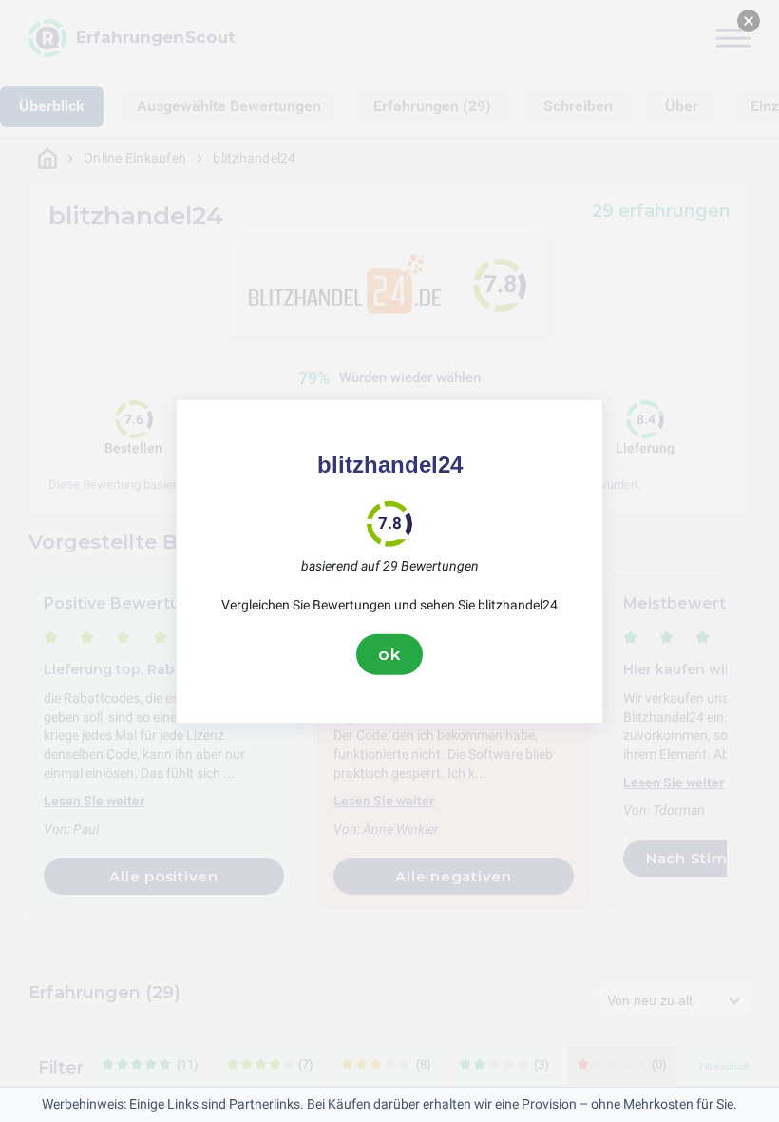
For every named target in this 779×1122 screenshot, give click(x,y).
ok (389, 654)
